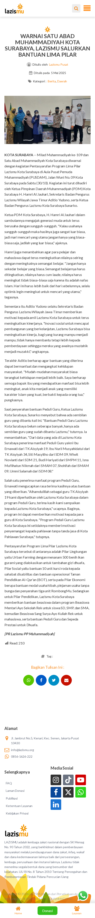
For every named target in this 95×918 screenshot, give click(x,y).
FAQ (9, 783)
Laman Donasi (15, 790)
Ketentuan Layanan (19, 806)
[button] (28, 680)
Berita (52, 81)
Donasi (47, 911)
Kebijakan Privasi (17, 813)
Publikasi (12, 798)
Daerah (62, 81)
